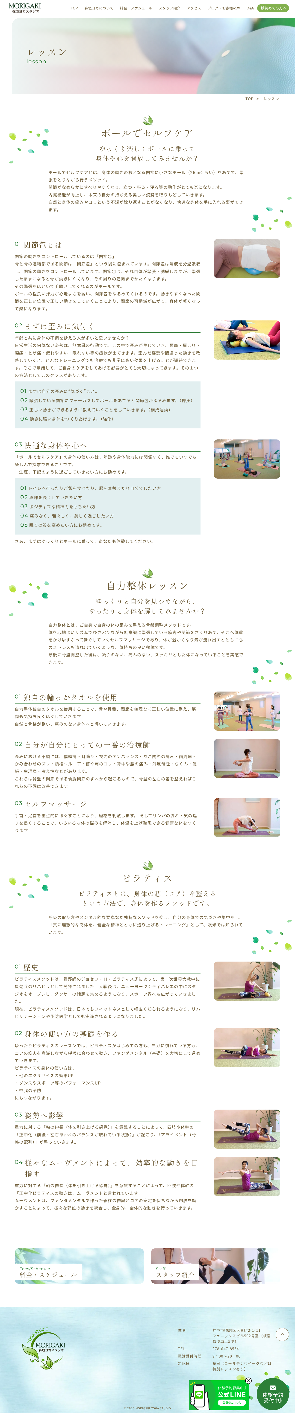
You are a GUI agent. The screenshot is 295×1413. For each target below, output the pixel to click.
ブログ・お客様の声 (224, 8)
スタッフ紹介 (169, 8)
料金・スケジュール (136, 8)
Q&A (250, 8)
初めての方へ (275, 8)
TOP (74, 8)
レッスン (271, 98)
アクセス (194, 8)
